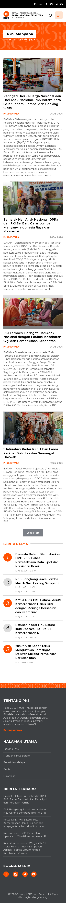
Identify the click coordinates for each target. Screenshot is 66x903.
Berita (6, 769)
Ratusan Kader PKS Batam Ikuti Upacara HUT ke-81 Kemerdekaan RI (35, 629)
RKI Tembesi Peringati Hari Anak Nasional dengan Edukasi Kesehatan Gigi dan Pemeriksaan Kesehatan (32, 337)
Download (9, 776)
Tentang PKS (11, 748)
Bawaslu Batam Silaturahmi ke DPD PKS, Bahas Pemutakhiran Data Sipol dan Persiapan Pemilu (37, 560)
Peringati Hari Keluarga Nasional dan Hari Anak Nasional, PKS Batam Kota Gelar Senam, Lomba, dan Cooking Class (32, 102)
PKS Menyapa (26, 39)
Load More (33, 532)
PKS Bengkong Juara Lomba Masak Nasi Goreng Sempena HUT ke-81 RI (37, 583)
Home (7, 39)
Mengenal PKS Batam (16, 755)
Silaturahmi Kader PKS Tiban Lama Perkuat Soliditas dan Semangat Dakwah (30, 453)
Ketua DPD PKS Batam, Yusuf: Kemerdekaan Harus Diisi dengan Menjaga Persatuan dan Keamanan (38, 606)
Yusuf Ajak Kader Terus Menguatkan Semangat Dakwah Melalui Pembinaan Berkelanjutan (36, 652)
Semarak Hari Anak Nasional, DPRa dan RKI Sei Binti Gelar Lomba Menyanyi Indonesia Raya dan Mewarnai (30, 225)
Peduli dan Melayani (15, 762)
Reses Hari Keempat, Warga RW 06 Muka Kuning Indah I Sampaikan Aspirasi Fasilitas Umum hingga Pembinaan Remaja (24, 848)
